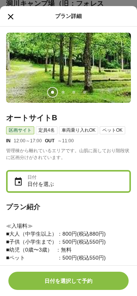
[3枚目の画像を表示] (73, 92)
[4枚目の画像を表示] (84, 92)
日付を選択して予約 (68, 281)
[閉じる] (10, 16)
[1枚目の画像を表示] (52, 92)
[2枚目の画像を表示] (63, 92)
